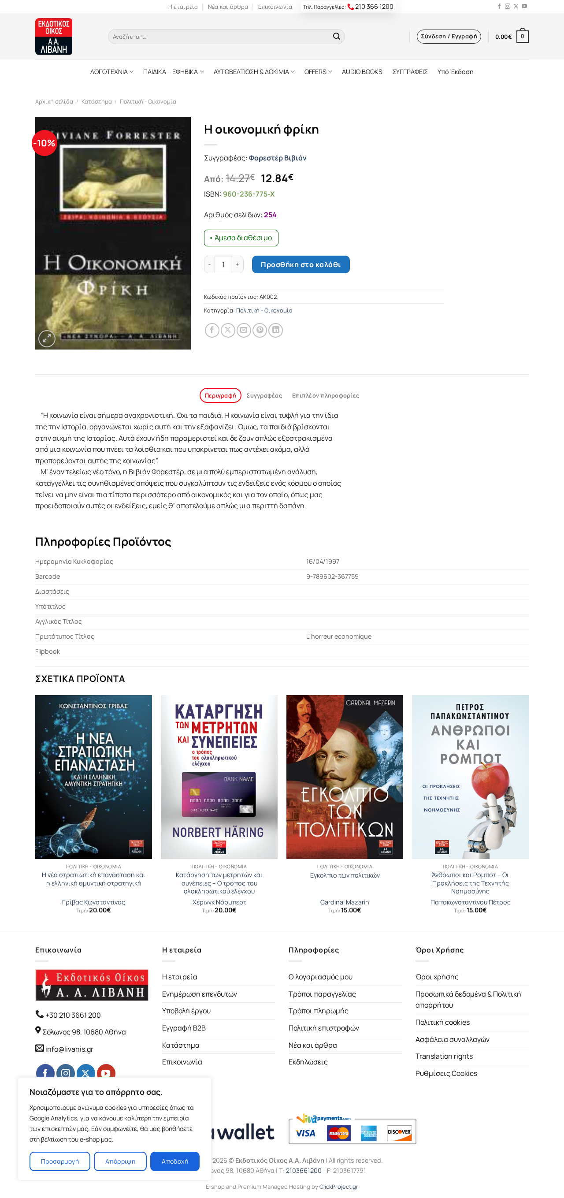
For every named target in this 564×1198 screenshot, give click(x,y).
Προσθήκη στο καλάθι (301, 264)
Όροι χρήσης (437, 977)
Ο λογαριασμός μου (320, 977)
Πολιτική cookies (443, 1022)
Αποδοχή (175, 1161)
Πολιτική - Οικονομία (148, 101)
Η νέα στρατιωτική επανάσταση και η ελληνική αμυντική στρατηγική (93, 879)
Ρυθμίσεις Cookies (446, 1073)
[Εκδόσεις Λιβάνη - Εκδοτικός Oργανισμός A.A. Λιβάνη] (65, 36)
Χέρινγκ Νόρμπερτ (219, 902)
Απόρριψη (120, 1161)
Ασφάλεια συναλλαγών (453, 1039)
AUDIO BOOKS (362, 71)
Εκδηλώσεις (308, 1062)
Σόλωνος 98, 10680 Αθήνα (84, 1032)
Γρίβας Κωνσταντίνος (93, 902)
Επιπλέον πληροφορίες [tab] (325, 395)
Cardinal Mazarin (344, 902)
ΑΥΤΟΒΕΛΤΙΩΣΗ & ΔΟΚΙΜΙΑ (251, 71)
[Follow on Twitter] (516, 7)
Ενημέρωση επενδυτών (199, 994)
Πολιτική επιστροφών (324, 1028)
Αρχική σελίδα (54, 101)
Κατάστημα (97, 101)
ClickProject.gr (338, 1187)
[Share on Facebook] (212, 330)
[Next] (528, 812)
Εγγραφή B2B (184, 1028)
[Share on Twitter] (228, 330)
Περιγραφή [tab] (220, 395)
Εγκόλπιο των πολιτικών (345, 875)
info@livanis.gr (69, 1049)
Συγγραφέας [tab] (264, 395)
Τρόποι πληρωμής (319, 1011)
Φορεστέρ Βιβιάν (278, 158)
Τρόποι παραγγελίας (322, 994)
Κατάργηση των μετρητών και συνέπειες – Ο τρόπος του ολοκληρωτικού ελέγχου (219, 883)
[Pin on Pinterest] (259, 330)
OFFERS (315, 71)
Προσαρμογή (60, 1161)
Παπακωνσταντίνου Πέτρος (470, 902)
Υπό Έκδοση (456, 71)
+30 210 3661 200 (72, 1015)
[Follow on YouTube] (524, 7)
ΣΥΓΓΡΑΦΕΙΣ (410, 71)
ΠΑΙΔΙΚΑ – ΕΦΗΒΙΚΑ (170, 71)
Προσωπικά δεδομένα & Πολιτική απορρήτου (468, 999)
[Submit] (336, 36)
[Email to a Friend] (244, 330)
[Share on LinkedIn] (275, 330)
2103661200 (304, 1170)
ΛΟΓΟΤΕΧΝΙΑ (109, 71)
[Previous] (35, 812)
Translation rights (444, 1056)
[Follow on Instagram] (507, 7)
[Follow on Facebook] (499, 7)
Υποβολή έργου (186, 1011)
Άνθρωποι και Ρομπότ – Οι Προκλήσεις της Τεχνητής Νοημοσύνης (470, 883)
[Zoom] (47, 338)
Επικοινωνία (275, 7)
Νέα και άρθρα (228, 7)
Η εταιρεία (183, 7)
